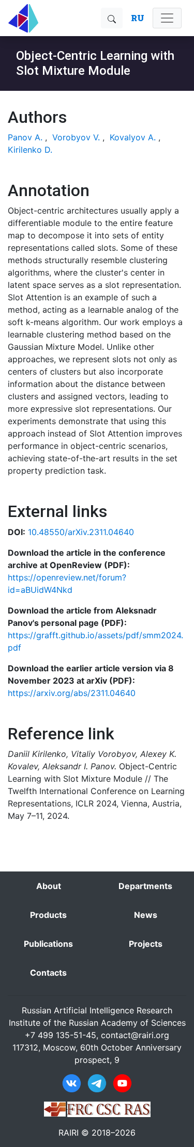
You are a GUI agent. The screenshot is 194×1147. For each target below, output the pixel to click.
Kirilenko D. (30, 149)
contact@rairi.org (135, 1035)
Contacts (48, 972)
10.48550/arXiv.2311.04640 (81, 532)
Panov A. (25, 137)
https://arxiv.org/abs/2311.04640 (72, 693)
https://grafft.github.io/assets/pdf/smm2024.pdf (95, 641)
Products (48, 915)
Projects (145, 944)
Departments (145, 886)
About (48, 886)
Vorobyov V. (76, 137)
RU (137, 17)
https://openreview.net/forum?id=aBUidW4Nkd (67, 583)
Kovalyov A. (133, 137)
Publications (48, 944)
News (145, 915)
